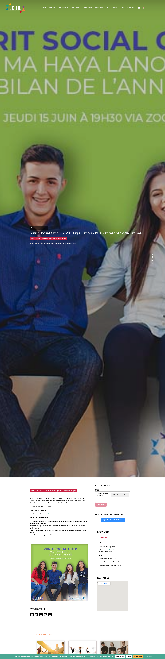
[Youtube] (152, 260)
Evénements (52, 7)
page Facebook (110, 550)
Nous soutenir (131, 7)
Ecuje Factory (99, 7)
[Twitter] (152, 257)
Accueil (44, 7)
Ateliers (115, 7)
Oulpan (108, 7)
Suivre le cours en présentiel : (102, 494)
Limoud (122, 7)
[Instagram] (152, 263)
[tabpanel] (112, 554)
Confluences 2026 (63, 7)
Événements (39, 228)
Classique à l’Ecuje (87, 7)
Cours (33, 228)
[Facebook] (152, 253)
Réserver (101, 504)
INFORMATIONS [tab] (103, 537)
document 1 (51, 514)
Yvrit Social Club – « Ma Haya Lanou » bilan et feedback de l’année (86, 233)
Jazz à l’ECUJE (75, 7)
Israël (45, 228)
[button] (32, 614)
